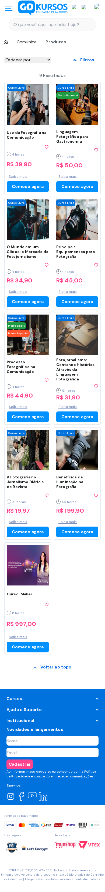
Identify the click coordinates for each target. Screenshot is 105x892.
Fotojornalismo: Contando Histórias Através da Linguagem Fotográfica (75, 369)
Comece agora (28, 186)
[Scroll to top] (52, 667)
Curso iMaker (19, 594)
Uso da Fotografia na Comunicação (26, 135)
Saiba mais (18, 176)
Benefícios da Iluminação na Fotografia (69, 482)
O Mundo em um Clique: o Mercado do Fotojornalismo (27, 251)
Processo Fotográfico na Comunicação (21, 367)
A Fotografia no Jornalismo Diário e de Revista (25, 482)
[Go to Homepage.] (5, 42)
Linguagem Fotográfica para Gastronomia (72, 136)
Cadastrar (20, 764)
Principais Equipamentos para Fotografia (75, 251)
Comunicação (28, 42)
